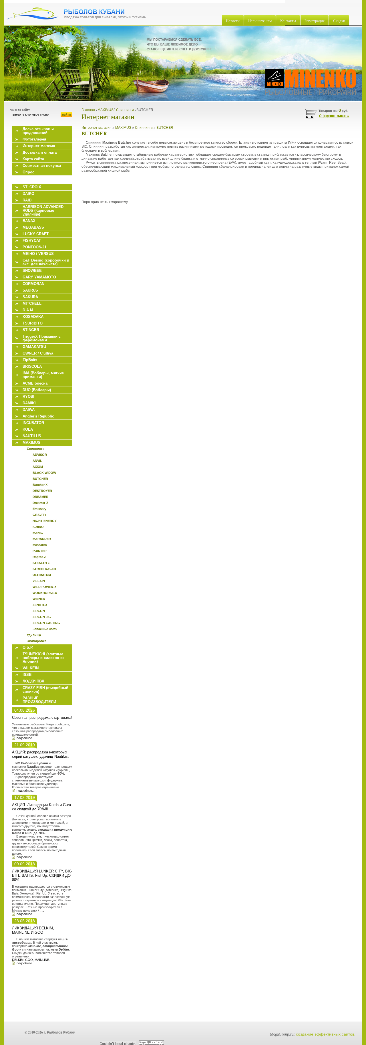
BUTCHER (164, 128)
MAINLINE (42, 959)
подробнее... (26, 738)
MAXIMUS (123, 128)
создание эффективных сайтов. (325, 1034)
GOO (29, 959)
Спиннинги (144, 128)
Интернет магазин (96, 128)
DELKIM (17, 959)
